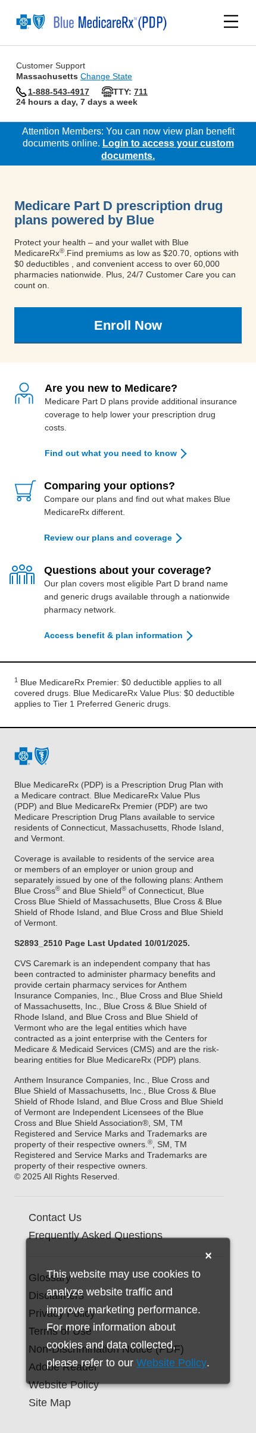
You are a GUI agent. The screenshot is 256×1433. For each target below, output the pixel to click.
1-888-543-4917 (58, 91)
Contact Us (55, 1217)
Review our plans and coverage (108, 537)
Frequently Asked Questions (96, 1235)
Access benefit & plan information (113, 635)
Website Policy (171, 1363)
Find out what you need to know (111, 453)
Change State (106, 76)
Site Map (50, 1403)
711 (141, 91)
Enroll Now (128, 325)
